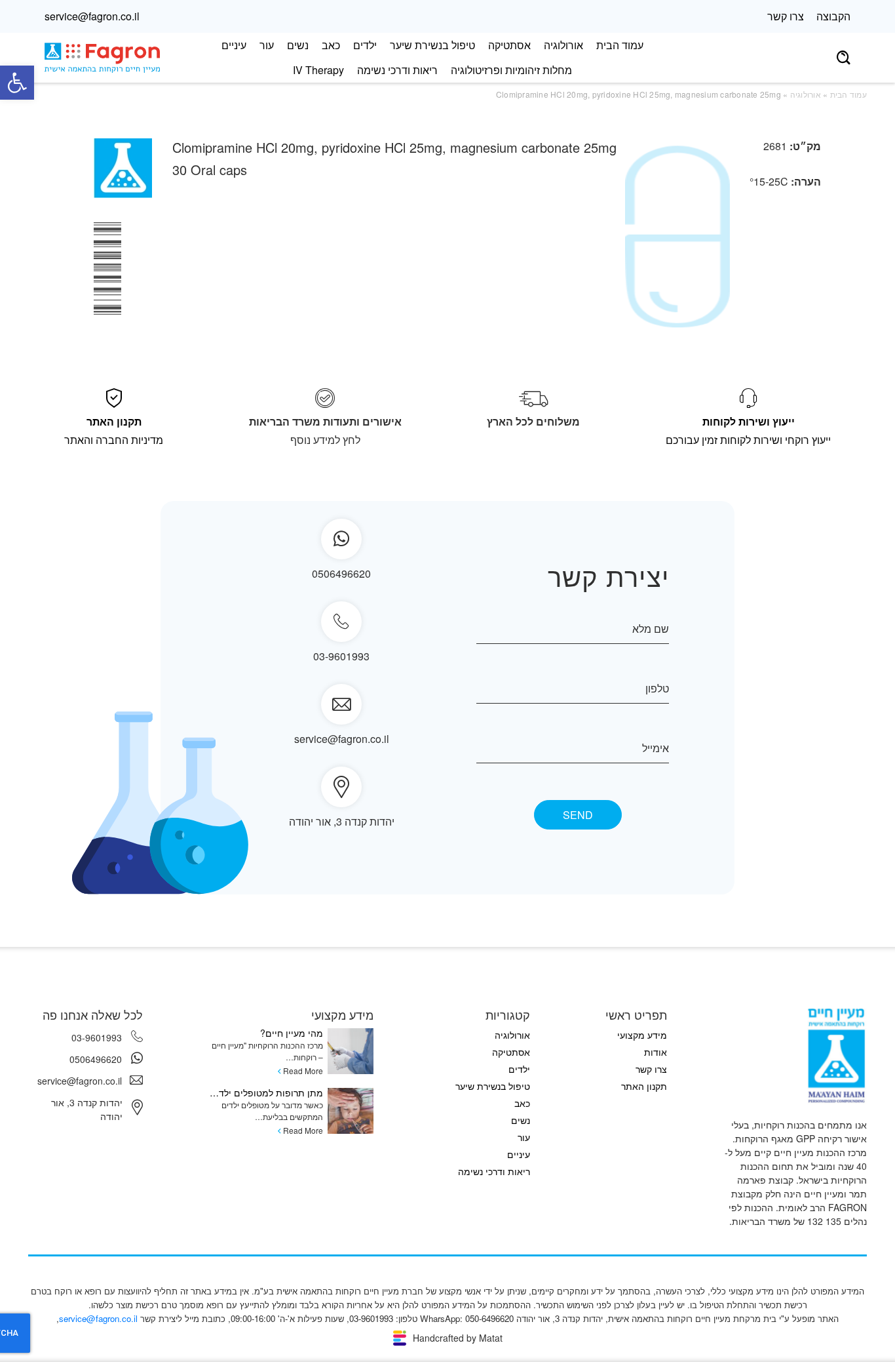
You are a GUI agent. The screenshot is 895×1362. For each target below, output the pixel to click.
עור (266, 44)
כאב (331, 44)
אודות (655, 1051)
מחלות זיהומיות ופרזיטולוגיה (511, 69)
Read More (303, 1070)
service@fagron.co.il (92, 16)
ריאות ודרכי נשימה (397, 69)
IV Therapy (318, 69)
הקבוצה (833, 16)
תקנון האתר (644, 1085)
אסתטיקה (509, 44)
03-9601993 (341, 656)
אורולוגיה (563, 44)
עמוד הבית (619, 44)
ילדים (365, 44)
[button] (17, 83)
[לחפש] (843, 57)
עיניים (233, 44)
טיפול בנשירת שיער (432, 44)
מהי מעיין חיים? (291, 1032)
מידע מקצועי (642, 1034)
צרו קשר (785, 16)
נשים (298, 44)
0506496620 (95, 1059)
